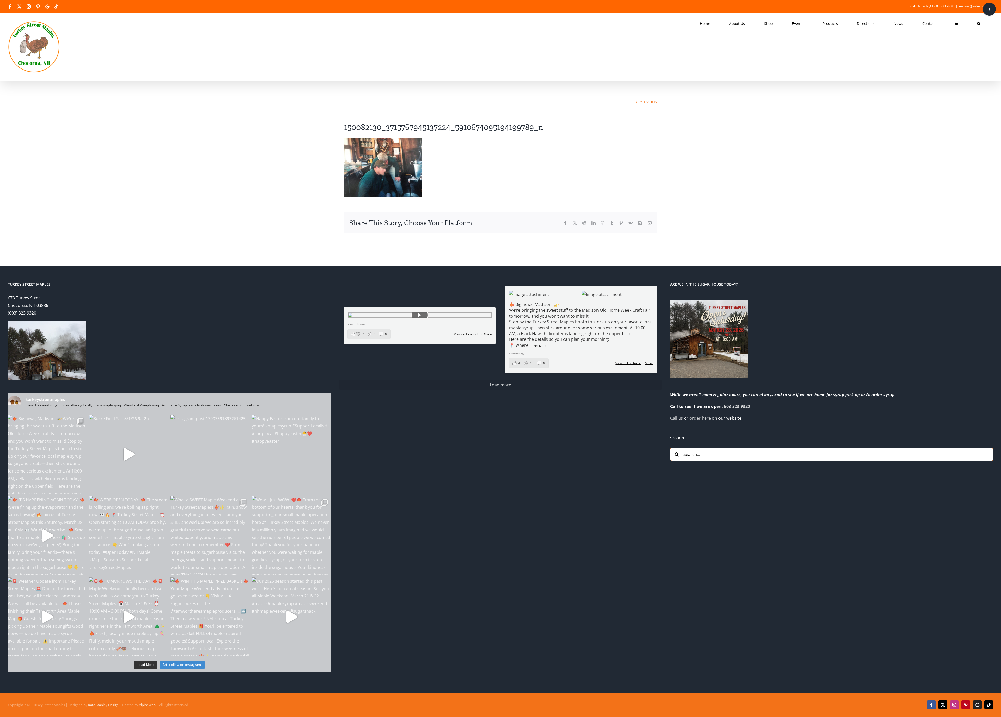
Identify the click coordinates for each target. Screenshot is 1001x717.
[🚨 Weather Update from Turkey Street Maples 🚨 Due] (47, 616)
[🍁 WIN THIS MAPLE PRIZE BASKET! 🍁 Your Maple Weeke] (209, 616)
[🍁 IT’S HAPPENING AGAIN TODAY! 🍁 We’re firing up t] (47, 535)
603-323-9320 (737, 406)
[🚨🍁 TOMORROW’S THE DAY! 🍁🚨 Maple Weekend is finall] (128, 616)
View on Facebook (628, 363)
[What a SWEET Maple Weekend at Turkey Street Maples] (209, 535)
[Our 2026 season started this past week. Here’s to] (291, 616)
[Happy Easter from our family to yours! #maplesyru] (291, 454)
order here (700, 418)
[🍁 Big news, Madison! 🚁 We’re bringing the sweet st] (47, 454)
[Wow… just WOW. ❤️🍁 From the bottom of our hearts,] (291, 535)
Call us (676, 418)
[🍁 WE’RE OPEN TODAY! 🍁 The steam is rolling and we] (128, 535)
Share (649, 363)
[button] (979, 24)
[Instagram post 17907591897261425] (209, 454)
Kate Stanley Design (103, 704)
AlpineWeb (147, 704)
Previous (648, 101)
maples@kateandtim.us (976, 6)
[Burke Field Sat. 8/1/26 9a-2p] (128, 454)
